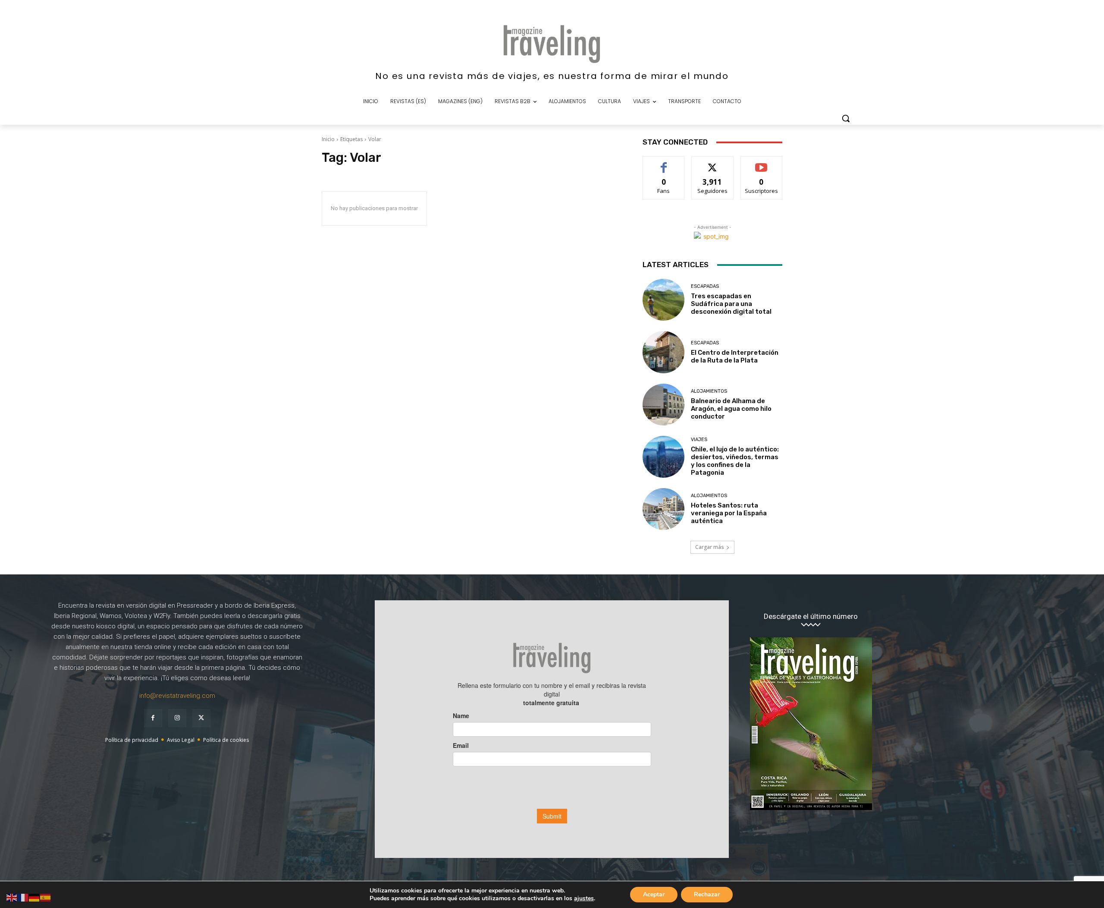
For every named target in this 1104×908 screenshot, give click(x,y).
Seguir (712, 163)
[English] (12, 897)
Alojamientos (709, 391)
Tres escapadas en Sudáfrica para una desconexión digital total (731, 303)
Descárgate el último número (811, 616)
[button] (845, 118)
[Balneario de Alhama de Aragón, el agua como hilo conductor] (663, 405)
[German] (34, 897)
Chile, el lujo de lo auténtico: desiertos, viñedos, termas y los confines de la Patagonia (735, 460)
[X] (201, 718)
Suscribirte (761, 163)
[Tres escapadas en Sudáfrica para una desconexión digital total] (663, 300)
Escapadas (705, 286)
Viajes (699, 439)
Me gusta (664, 163)
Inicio (328, 139)
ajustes (584, 898)
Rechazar (707, 894)
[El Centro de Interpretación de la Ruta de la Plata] (663, 352)
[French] (23, 897)
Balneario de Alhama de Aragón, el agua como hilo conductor (731, 408)
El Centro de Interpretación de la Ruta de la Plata (734, 356)
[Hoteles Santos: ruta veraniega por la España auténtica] (663, 509)
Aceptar (654, 894)
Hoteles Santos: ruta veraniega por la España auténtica (729, 513)
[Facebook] (153, 718)
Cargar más (709, 547)
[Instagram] (177, 718)
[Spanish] (45, 897)
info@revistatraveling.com (177, 696)
